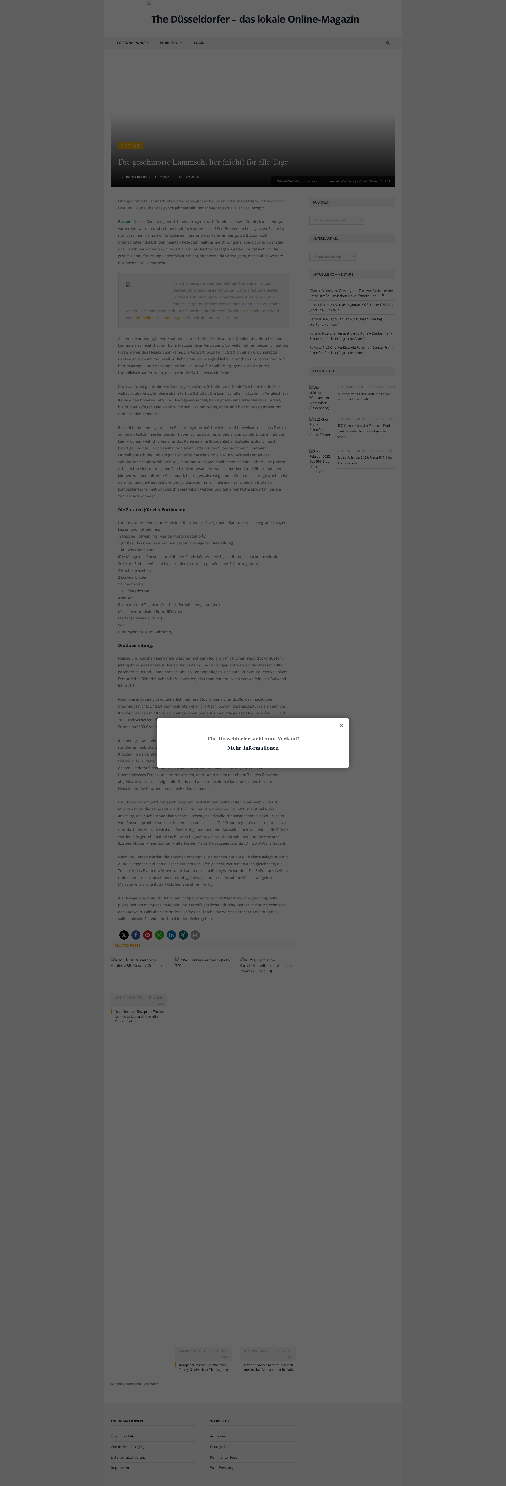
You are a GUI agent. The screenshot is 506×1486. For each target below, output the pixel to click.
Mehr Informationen (253, 747)
